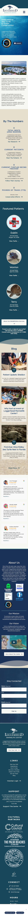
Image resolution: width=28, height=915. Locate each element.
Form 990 (14, 803)
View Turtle (14, 241)
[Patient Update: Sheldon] (14, 368)
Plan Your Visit (14, 764)
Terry (14, 301)
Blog (14, 775)
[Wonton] (14, 256)
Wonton (14, 267)
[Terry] (14, 291)
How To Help (14, 768)
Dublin (14, 232)
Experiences (14, 766)
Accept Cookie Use (10, 912)
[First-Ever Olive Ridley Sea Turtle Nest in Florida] (14, 442)
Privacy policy (20, 912)
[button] (14, 141)
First (2, 692)
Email (5, 702)
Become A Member (14, 770)
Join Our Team (14, 773)
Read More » (6, 496)
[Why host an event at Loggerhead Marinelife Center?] (14, 404)
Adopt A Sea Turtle (14, 771)
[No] (26, 909)
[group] (14, 130)
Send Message (15, 892)
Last (2, 699)
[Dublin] (14, 222)
